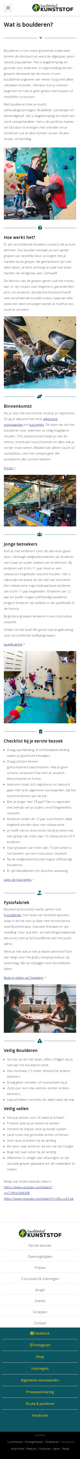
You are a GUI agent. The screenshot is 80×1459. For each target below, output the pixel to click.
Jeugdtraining (13, 644)
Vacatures (40, 1415)
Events (40, 1301)
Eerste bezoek (40, 1245)
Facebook (41, 1333)
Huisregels (40, 1368)
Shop (40, 1356)
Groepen (40, 1312)
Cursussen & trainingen (40, 1278)
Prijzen (9, 468)
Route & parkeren (40, 1403)
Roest (66, 1448)
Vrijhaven (45, 1448)
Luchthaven (15, 1441)
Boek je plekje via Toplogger (24, 977)
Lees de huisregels (18, 879)
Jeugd (40, 1289)
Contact (40, 1323)
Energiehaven (34, 1441)
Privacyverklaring (40, 1392)
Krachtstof (17, 1448)
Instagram (41, 1345)
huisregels (36, 424)
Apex (57, 1448)
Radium (31, 1448)
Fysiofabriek (12, 915)
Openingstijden (40, 1256)
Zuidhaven (52, 1441)
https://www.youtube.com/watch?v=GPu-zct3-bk (39, 1198)
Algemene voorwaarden (40, 1380)
